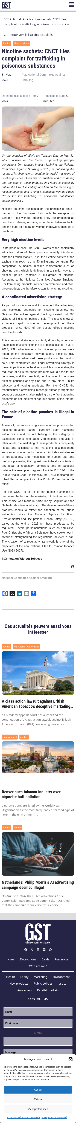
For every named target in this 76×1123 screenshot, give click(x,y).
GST (6, 19)
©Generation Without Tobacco (22, 558)
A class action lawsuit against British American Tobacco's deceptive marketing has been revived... (36, 704)
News (11, 959)
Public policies (43, 983)
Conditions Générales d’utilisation (23, 1117)
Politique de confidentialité (54, 1117)
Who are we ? (38, 966)
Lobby (17, 827)
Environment (10, 737)
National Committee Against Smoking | (27, 577)
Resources (62, 959)
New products (21, 43)
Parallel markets (48, 990)
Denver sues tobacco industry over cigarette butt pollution (31, 794)
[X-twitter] (31, 949)
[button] (70, 1059)
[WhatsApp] (50, 949)
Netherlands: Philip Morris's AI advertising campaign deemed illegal (38, 885)
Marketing (40, 977)
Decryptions (28, 959)
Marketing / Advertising (26, 646)
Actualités (19, 19)
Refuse (38, 1099)
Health (10, 977)
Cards (45, 959)
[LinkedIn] (44, 949)
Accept (38, 1089)
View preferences (38, 1108)
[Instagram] (38, 949)
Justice (6, 43)
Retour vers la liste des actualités (28, 35)
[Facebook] (25, 949)
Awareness (24, 990)
